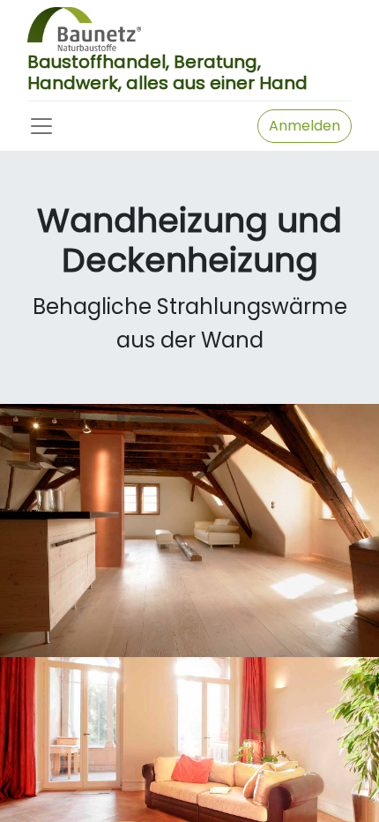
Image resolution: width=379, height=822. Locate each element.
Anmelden (304, 126)
